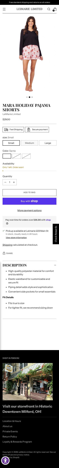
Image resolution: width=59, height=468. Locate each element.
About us (7, 426)
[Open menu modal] (4, 9)
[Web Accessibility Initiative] (5, 460)
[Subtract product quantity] (5, 182)
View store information (16, 237)
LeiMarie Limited (12, 114)
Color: (9, 150)
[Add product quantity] (13, 182)
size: (8, 137)
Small (11, 143)
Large (48, 143)
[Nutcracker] (16, 156)
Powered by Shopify (11, 457)
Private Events (10, 431)
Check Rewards (55, 234)
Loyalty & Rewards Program (17, 441)
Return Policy (10, 436)
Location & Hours (12, 421)
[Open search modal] (49, 9)
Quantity (7, 176)
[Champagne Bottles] (26, 156)
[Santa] (7, 156)
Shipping (7, 244)
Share (9, 253)
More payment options (29, 210)
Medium (29, 143)
